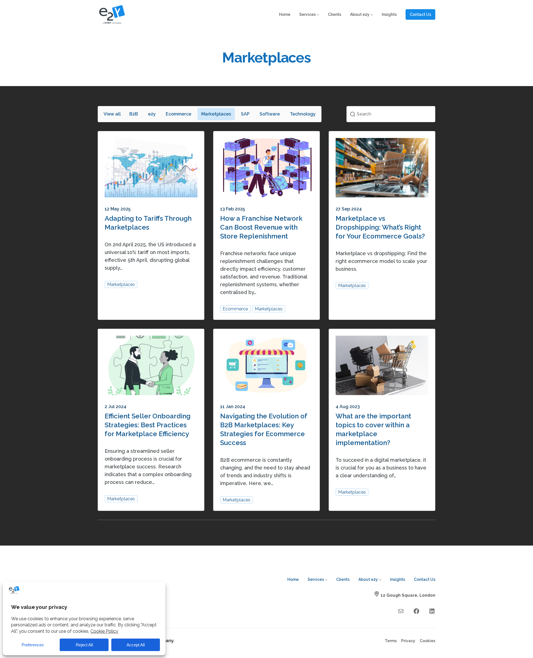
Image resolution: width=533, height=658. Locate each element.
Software (270, 114)
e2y (152, 114)
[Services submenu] (318, 14)
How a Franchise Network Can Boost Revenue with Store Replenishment (261, 227)
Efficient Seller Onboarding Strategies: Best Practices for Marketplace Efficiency (147, 425)
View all (112, 114)
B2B (133, 114)
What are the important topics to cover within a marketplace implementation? (373, 429)
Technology (303, 114)
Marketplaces (216, 114)
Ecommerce (178, 114)
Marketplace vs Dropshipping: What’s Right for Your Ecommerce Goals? (380, 227)
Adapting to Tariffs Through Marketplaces (148, 222)
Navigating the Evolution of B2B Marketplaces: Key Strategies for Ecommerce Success (263, 429)
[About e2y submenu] (372, 14)
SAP (245, 114)
